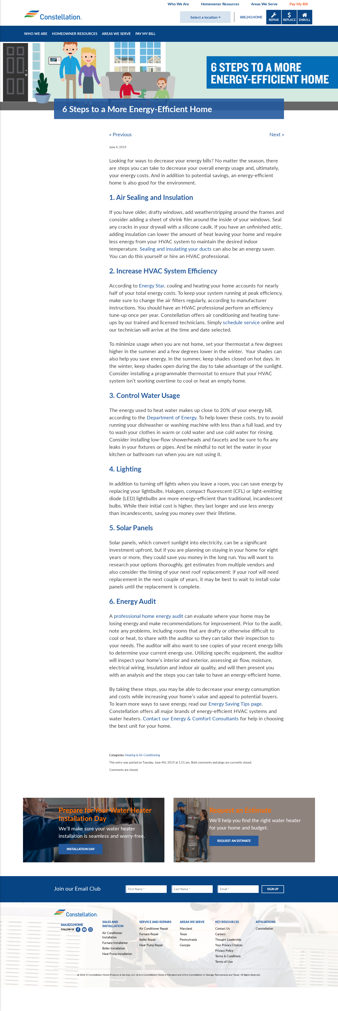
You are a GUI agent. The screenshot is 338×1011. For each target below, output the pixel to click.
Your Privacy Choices (229, 945)
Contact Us (222, 928)
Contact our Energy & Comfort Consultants (191, 718)
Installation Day (81, 849)
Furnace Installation (115, 943)
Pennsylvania (188, 939)
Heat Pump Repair (151, 945)
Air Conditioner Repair (153, 928)
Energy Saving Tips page (235, 703)
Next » (276, 134)
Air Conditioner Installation (112, 935)
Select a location (204, 17)
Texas (183, 934)
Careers (220, 934)
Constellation (264, 928)
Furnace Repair (149, 934)
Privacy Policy (224, 951)
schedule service (241, 322)
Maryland (186, 928)
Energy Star (151, 285)
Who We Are (178, 3)
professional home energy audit (148, 615)
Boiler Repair (147, 939)
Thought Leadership (228, 939)
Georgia (185, 945)
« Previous (120, 134)
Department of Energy (171, 417)
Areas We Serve (264, 3)
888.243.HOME (251, 17)
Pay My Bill (298, 3)
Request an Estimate (234, 840)
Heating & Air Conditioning (142, 755)
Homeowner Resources (220, 3)
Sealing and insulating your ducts (176, 248)
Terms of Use (224, 962)
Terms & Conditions (228, 956)
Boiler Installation (113, 948)
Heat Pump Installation (117, 954)
